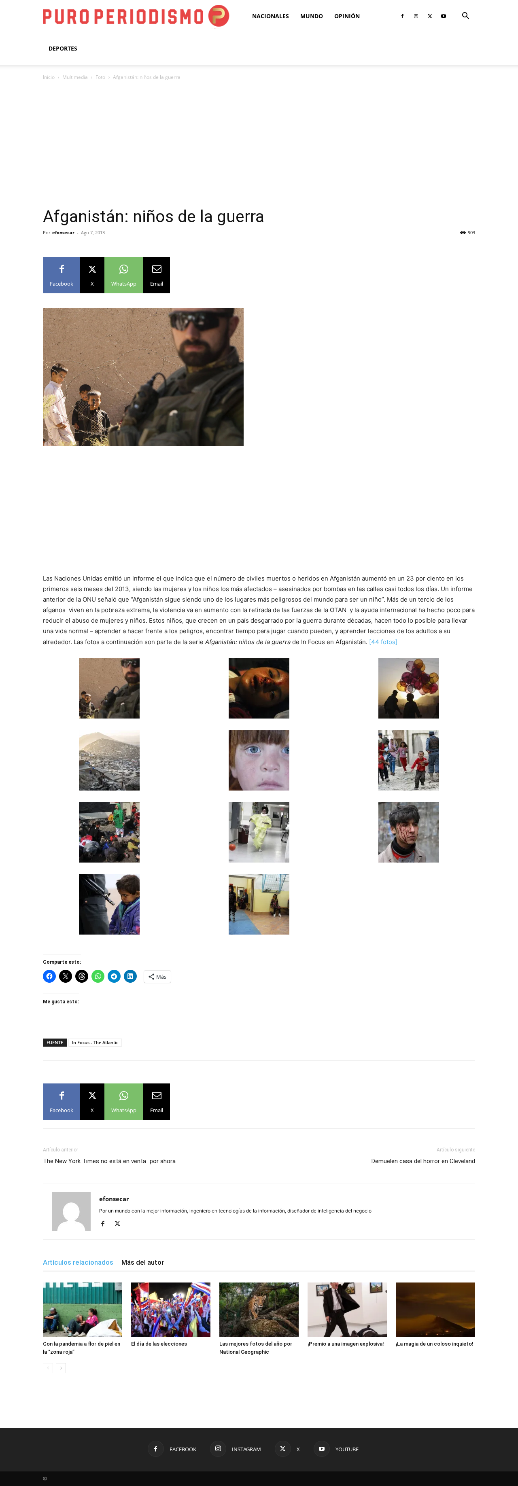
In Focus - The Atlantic (95, 1042)
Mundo (311, 16)
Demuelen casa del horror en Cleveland (423, 1161)
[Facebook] (402, 16)
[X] (430, 16)
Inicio (49, 77)
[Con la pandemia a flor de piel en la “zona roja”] (82, 1309)
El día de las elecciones (159, 1344)
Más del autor (142, 1262)
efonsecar (63, 232)
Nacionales (270, 16)
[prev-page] (48, 1368)
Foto (100, 77)
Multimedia (75, 77)
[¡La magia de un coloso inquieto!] (435, 1309)
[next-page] (61, 1368)
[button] (465, 17)
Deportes (63, 48)
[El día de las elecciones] (170, 1309)
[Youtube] (443, 16)
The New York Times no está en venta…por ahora (109, 1161)
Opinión (347, 16)
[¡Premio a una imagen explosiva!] (347, 1309)
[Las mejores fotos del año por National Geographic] (259, 1309)
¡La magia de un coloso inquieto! (434, 1344)
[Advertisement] (259, 146)
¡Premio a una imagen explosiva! (346, 1344)
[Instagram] (416, 16)
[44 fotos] (383, 642)
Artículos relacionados (78, 1262)
